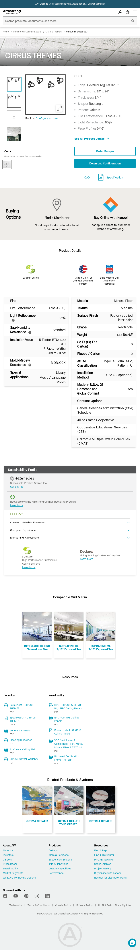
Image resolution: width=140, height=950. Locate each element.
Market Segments (13, 873)
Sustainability (10, 868)
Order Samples (102, 864)
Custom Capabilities (60, 868)
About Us (8, 850)
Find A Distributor (104, 855)
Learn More (16, 505)
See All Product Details (89, 139)
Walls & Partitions (59, 855)
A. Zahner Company (95, 3)
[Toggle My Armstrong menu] (120, 12)
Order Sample (105, 151)
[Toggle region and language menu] (127, 12)
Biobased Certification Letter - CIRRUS (66, 758)
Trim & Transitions (58, 864)
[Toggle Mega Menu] (135, 12)
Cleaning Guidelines (21, 740)
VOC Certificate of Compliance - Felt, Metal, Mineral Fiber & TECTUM (68, 744)
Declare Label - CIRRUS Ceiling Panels (67, 732)
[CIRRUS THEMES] (14, 134)
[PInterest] (26, 896)
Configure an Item (47, 118)
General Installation (20, 730)
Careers (7, 859)
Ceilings (53, 850)
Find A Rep (100, 850)
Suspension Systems (60, 859)
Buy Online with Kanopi (107, 873)
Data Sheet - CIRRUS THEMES (21, 706)
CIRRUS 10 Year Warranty (24, 759)
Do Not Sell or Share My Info (114, 905)
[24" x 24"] (14, 117)
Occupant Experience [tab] (23, 530)
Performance (56, 873)
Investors (8, 855)
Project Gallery (102, 868)
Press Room (10, 864)
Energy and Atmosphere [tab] (24, 537)
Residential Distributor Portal (110, 877)
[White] (6, 164)
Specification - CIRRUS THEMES (23, 719)
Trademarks (15, 905)
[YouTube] (16, 896)
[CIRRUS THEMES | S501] (14, 84)
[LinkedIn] (47, 896)
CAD (87, 177)
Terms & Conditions (39, 905)
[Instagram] (37, 896)
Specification (114, 177)
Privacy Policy (84, 905)
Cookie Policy (63, 905)
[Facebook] (5, 896)
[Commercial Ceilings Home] (12, 12)
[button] (132, 943)
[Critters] (14, 101)
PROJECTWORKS (104, 859)
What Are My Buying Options (19, 877)
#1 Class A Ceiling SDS (22, 749)
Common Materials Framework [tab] (28, 522)
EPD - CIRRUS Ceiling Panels (66, 719)
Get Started (16, 487)
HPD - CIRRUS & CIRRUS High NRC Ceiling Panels (68, 706)
